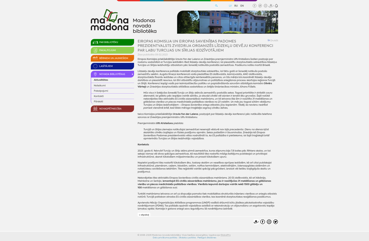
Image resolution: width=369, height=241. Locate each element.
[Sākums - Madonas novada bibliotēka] (123, 21)
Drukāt (274, 40)
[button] (276, 5)
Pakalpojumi (101, 90)
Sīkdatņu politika (187, 237)
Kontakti (99, 96)
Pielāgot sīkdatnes (206, 237)
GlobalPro (226, 235)
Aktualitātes (101, 80)
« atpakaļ (144, 214)
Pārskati (98, 101)
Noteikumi (100, 85)
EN (242, 5)
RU (236, 5)
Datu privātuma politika (165, 237)
